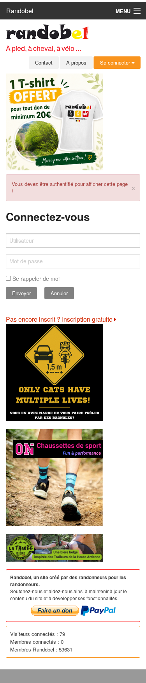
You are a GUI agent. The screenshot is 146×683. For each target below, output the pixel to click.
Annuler (59, 293)
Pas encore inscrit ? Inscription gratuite (60, 319)
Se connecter (116, 62)
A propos (76, 62)
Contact (44, 62)
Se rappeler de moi (35, 278)
